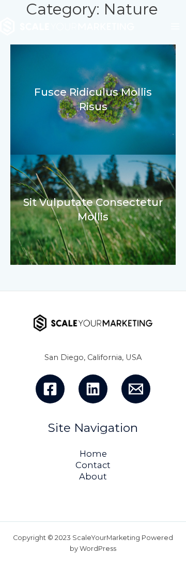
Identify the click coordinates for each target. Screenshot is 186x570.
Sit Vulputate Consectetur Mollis (93, 209)
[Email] (135, 388)
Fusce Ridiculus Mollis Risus (93, 99)
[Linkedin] (93, 388)
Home (93, 453)
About (93, 476)
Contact (93, 465)
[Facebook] (50, 388)
